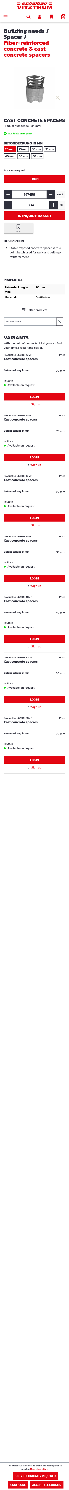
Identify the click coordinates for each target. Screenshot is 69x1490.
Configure (18, 1485)
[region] (34, 90)
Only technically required (35, 1476)
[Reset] (59, 321)
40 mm (10, 156)
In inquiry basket (34, 216)
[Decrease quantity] (8, 194)
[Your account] (39, 16)
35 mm (49, 149)
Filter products (37, 310)
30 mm (36, 149)
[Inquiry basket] (63, 16)
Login (35, 179)
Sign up (36, 404)
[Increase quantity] (51, 194)
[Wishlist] (51, 16)
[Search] (28, 16)
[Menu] (5, 16)
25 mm (23, 149)
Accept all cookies (46, 1485)
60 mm (37, 156)
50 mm (23, 156)
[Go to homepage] (34, 5)
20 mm (9, 149)
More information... (39, 1469)
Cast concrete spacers (21, 359)
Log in (34, 397)
